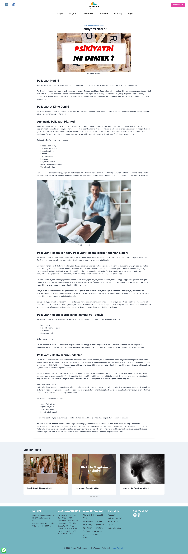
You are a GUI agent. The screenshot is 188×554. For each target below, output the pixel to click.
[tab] (90, 496)
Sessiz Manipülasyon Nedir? (40, 488)
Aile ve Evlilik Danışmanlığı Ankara (93, 516)
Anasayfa (59, 14)
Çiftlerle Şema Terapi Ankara (91, 536)
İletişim (130, 14)
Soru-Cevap (117, 14)
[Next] (161, 474)
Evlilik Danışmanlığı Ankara (93, 525)
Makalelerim (103, 14)
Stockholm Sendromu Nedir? (136, 488)
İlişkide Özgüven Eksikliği (87, 488)
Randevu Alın (178, 5)
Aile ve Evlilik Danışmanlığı (94, 25)
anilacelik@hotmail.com (47, 523)
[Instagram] (6, 4)
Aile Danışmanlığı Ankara (92, 521)
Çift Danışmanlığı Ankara (92, 531)
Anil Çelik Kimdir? (115, 518)
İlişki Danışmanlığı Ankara (93, 528)
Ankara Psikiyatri (117, 548)
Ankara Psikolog (114, 528)
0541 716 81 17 (45, 526)
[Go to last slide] (27, 474)
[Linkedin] (14, 4)
